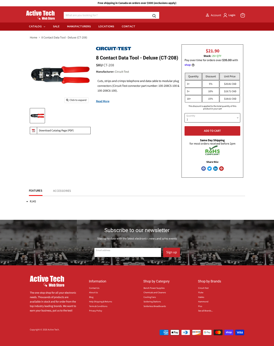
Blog (91, 297)
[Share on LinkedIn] (215, 168)
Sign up (171, 252)
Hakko (201, 297)
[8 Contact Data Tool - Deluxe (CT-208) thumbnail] (37, 115)
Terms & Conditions (98, 306)
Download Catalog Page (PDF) (56, 130)
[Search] (154, 15)
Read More (102, 101)
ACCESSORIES (62, 191)
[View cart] (243, 15)
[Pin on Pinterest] (221, 168)
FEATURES (35, 191)
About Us (93, 292)
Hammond (203, 301)
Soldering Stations (152, 301)
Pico (200, 306)
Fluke (200, 292)
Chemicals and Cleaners (155, 292)
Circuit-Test (122, 72)
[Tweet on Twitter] (209, 168)
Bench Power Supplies (154, 288)
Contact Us (94, 288)
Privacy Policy (95, 310)
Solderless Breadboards (155, 306)
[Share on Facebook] (203, 168)
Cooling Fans (150, 297)
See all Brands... (205, 310)
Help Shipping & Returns (100, 301)
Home (33, 37)
